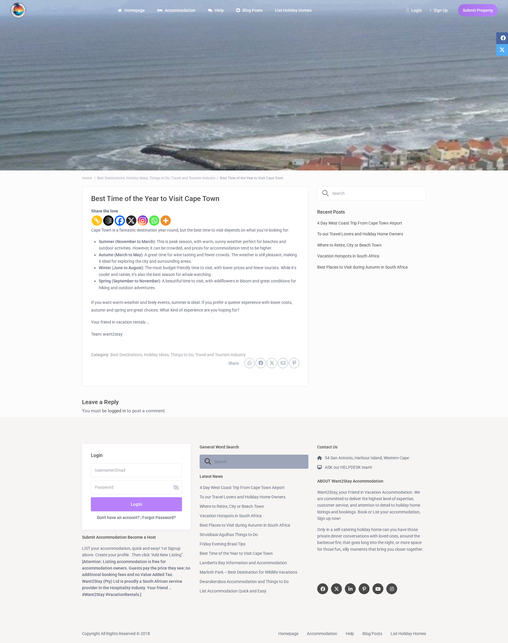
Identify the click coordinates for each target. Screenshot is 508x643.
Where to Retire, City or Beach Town (349, 245)
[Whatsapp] (154, 220)
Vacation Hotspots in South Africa (348, 256)
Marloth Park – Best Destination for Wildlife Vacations (248, 572)
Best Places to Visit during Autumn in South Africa (362, 267)
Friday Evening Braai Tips (222, 544)
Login (136, 504)
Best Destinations (111, 178)
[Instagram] (143, 220)
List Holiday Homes (293, 10)
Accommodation (180, 10)
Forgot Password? (159, 517)
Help (219, 10)
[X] (131, 220)
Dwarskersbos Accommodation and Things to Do (244, 581)
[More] (166, 220)
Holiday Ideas (137, 178)
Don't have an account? (118, 517)
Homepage (134, 10)
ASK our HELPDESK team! (348, 467)
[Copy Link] (97, 220)
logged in (117, 410)
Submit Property (478, 10)
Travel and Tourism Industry (193, 178)
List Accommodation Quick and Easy (233, 591)
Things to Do (159, 178)
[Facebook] (120, 220)
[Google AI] (108, 220)
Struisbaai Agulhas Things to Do (229, 534)
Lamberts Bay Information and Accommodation (243, 562)
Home (87, 178)
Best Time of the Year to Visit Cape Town (236, 553)
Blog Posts (253, 10)
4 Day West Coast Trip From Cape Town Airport (359, 223)
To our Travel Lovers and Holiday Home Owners (360, 234)
